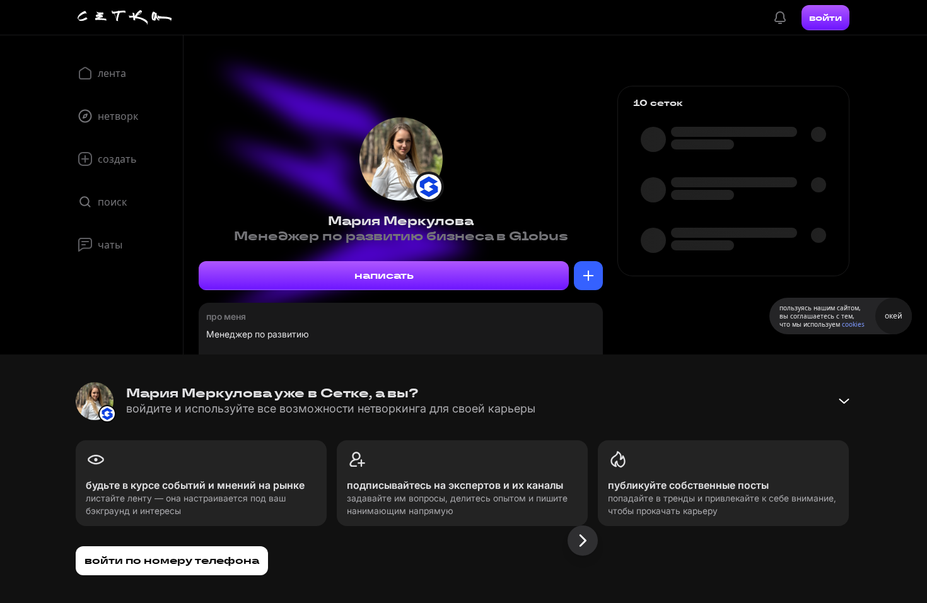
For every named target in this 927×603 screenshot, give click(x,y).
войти (825, 17)
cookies (853, 324)
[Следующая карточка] (583, 540)
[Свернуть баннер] (843, 401)
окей (893, 315)
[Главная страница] (125, 17)
